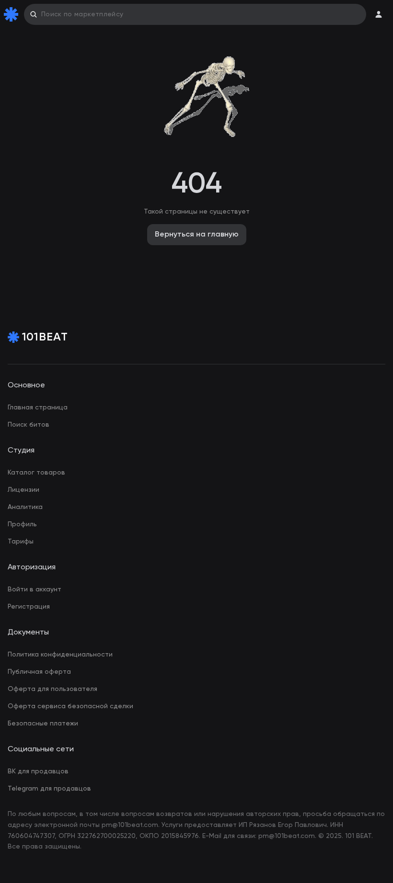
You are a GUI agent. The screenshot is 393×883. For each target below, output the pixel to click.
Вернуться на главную (197, 234)
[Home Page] (13, 14)
